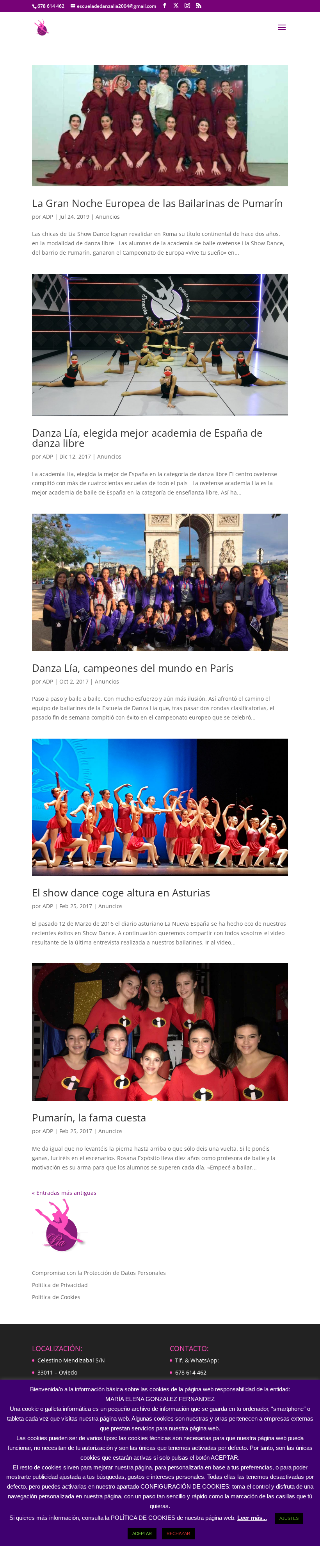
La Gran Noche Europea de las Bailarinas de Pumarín (157, 203)
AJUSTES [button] (289, 1518)
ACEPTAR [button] (142, 1533)
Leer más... (252, 1517)
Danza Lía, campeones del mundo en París (132, 668)
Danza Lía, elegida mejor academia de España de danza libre (147, 438)
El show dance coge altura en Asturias (121, 892)
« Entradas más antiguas (64, 1192)
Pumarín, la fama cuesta (89, 1117)
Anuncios (108, 216)
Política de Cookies (56, 1297)
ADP (48, 216)
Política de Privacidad (60, 1285)
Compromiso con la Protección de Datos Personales (99, 1272)
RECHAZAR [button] (178, 1533)
